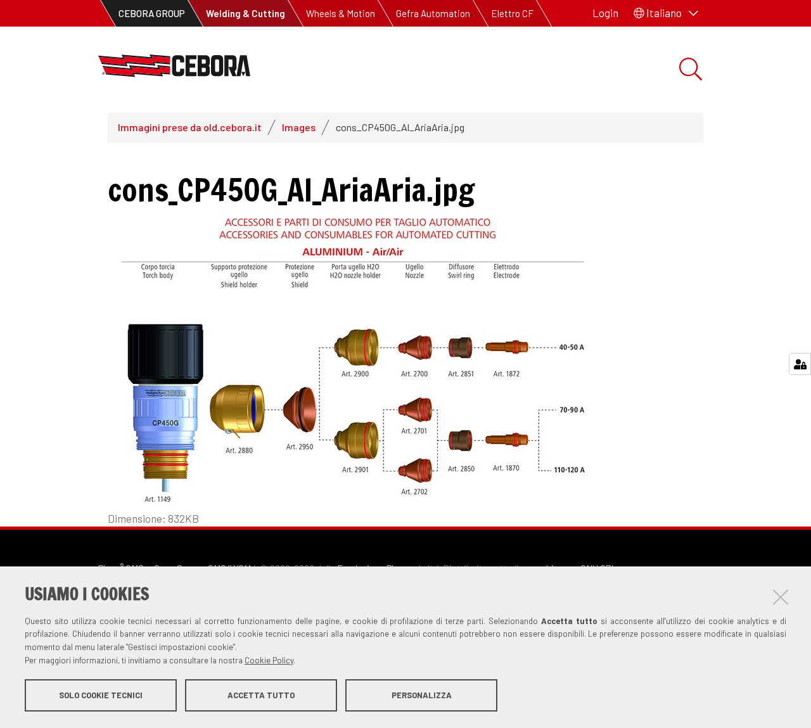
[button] (666, 13)
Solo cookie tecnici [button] (101, 695)
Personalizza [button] (422, 695)
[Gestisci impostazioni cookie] (800, 364)
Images (299, 127)
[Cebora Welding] (174, 69)
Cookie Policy (269, 660)
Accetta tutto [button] (261, 695)
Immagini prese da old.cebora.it (190, 127)
